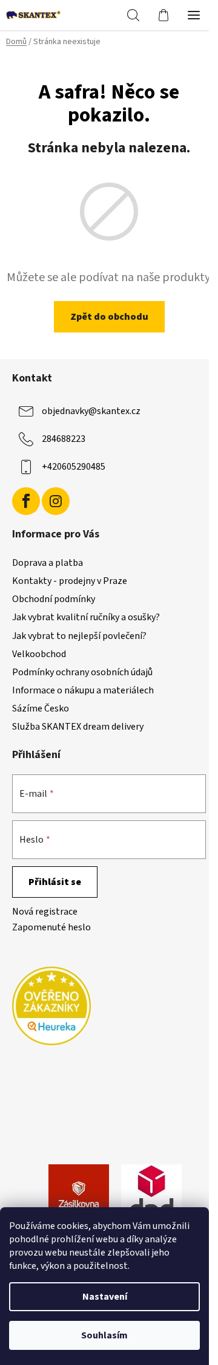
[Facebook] (26, 501)
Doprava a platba (47, 562)
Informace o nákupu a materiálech (83, 690)
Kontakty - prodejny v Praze (69, 581)
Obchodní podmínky (53, 599)
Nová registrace (45, 911)
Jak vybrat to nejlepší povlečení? (79, 636)
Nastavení (104, 1296)
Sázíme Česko (40, 708)
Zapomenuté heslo (51, 927)
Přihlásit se (54, 882)
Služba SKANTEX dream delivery (78, 726)
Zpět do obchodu (109, 316)
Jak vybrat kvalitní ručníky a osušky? (86, 617)
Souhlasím (104, 1335)
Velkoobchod (39, 654)
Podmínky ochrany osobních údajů (82, 672)
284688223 (63, 439)
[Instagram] (56, 501)
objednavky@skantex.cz (91, 411)
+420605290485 (73, 466)
